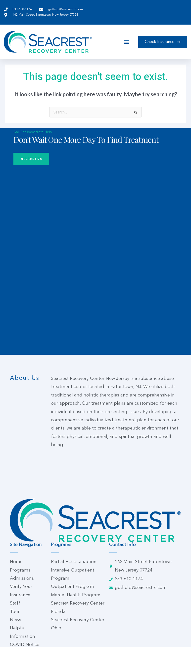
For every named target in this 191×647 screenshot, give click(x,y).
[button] (126, 42)
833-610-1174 (31, 159)
